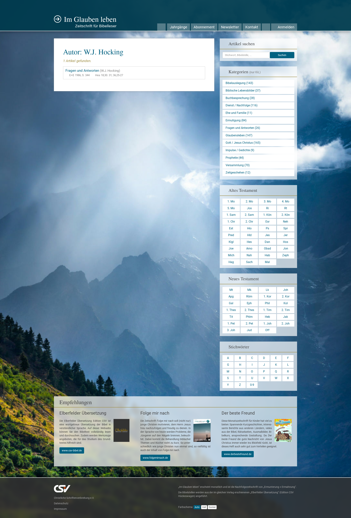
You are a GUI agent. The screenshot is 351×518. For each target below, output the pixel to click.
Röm (249, 296)
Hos (285, 242)
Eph (249, 303)
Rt (285, 208)
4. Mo (285, 201)
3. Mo (267, 201)
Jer (286, 235)
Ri (267, 208)
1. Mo (231, 201)
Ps (267, 228)
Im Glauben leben (90, 21)
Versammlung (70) (238, 165)
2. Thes (249, 310)
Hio (249, 228)
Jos (249, 208)
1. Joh (267, 323)
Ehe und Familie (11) (239, 113)
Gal (231, 303)
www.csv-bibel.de (72, 450)
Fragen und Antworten (94, 72)
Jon (285, 248)
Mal (267, 262)
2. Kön (286, 215)
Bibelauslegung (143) (239, 83)
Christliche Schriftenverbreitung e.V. (74, 497)
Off (267, 330)
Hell (204, 507)
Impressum (60, 508)
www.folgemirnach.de (155, 457)
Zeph (285, 255)
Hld (249, 235)
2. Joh (286, 323)
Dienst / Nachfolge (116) (242, 105)
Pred (231, 235)
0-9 (252, 385)
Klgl (231, 242)
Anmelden (285, 27)
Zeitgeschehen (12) (238, 172)
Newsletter (230, 27)
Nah (249, 255)
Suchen (282, 55)
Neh (285, 221)
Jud (249, 330)
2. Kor (285, 296)
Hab (267, 255)
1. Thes (231, 310)
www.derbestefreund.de (237, 454)
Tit (231, 316)
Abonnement (204, 27)
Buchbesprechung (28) (240, 98)
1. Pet (231, 323)
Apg (231, 296)
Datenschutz (61, 503)
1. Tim (267, 310)
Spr (285, 228)
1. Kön (267, 215)
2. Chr (249, 221)
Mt (231, 290)
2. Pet (249, 323)
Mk (249, 290)
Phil (267, 303)
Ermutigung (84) (236, 120)
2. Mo (249, 201)
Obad (267, 248)
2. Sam (249, 215)
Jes (267, 235)
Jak (285, 316)
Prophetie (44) (235, 157)
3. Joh (231, 330)
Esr (267, 221)
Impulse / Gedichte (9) (240, 150)
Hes (249, 242)
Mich (231, 255)
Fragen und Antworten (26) (243, 128)
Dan (267, 242)
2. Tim (286, 310)
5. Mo (231, 208)
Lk (267, 290)
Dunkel (212, 507)
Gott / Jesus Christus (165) (243, 142)
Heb (267, 316)
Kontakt (251, 27)
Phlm (249, 316)
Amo (249, 248)
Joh (285, 290)
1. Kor (267, 296)
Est (231, 228)
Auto (197, 507)
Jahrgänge (178, 27)
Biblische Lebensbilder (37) (243, 90)
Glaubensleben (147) (239, 135)
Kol (286, 303)
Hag (231, 262)
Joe (231, 248)
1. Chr (231, 221)
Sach (249, 262)
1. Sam (231, 215)
